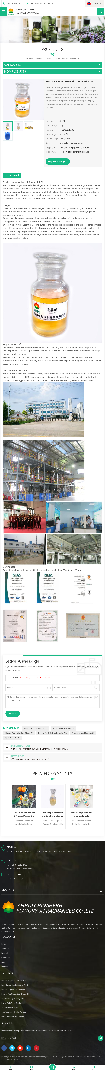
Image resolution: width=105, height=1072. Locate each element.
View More (21, 829)
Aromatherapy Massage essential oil (16, 998)
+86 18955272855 (24, 868)
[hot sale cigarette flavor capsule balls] (52, 796)
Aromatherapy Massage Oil (83, 733)
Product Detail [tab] (12, 175)
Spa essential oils (12, 738)
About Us (5, 948)
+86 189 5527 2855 (14, 3)
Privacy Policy (13, 1059)
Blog (3, 962)
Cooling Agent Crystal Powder (13, 1012)
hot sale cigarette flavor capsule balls (53, 814)
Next (99, 806)
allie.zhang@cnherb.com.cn (41, 3)
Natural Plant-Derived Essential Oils (52, 733)
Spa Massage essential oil (63, 728)
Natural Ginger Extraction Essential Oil (35, 678)
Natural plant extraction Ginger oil (19, 733)
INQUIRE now (55, 161)
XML (3, 1059)
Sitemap (4, 966)
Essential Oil (41, 58)
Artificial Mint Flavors (9, 1007)
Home (31, 58)
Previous (5, 806)
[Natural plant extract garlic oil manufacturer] (24, 796)
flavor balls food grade (11, 1003)
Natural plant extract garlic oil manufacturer (24, 814)
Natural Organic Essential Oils (35, 728)
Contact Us (5, 957)
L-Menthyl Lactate (81, 812)
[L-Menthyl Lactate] (81, 796)
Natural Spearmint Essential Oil (13, 980)
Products (4, 953)
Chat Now (52, 1067)
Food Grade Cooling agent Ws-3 (14, 985)
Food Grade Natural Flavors (12, 1016)
